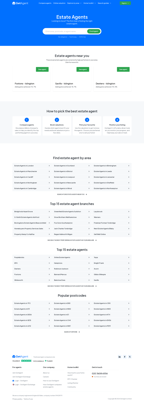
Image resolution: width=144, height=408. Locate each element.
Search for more (70, 332)
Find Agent (94, 31)
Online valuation (59, 3)
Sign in (124, 3)
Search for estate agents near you (70, 194)
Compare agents (45, 3)
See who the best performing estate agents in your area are (71, 240)
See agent (42, 69)
